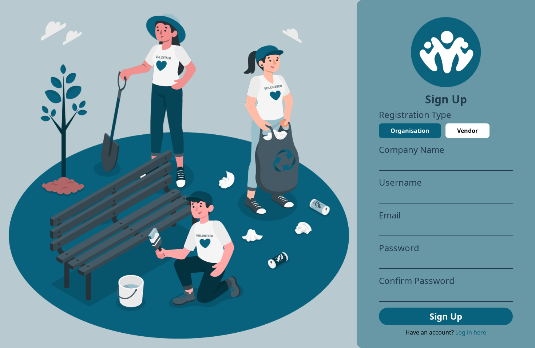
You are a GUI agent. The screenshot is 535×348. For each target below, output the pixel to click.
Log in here (470, 332)
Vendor (467, 131)
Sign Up (445, 316)
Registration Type (415, 114)
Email (390, 215)
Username (400, 182)
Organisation (410, 131)
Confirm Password (417, 280)
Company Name (411, 149)
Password (399, 248)
